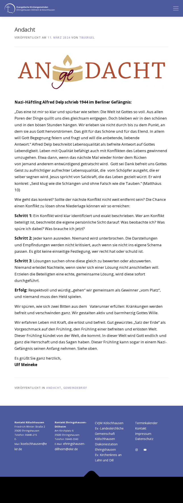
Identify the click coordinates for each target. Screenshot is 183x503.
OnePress (159, 487)
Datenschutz (144, 439)
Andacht (53, 388)
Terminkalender (146, 423)
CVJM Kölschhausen (109, 423)
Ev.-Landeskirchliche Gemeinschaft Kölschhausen (109, 433)
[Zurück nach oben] (92, 477)
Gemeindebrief (75, 388)
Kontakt (140, 428)
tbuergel (87, 37)
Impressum (143, 434)
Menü (176, 8)
